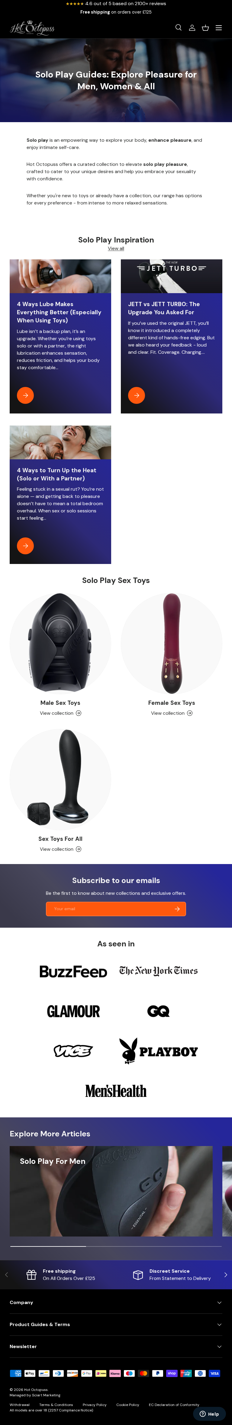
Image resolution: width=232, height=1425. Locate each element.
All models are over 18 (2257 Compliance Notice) (51, 1410)
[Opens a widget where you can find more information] (209, 1414)
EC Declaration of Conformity (174, 1404)
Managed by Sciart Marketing (35, 1395)
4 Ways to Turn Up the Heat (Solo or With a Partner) (56, 474)
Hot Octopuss (36, 1389)
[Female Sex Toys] (171, 643)
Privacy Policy (95, 1404)
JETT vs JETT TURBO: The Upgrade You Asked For (164, 308)
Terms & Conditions (56, 1404)
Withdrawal (20, 1404)
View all (116, 248)
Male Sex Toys (60, 703)
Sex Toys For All (60, 839)
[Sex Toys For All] (60, 779)
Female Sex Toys (171, 703)
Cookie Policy (127, 1404)
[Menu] (218, 27)
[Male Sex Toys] (60, 643)
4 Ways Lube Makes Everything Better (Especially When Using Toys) (59, 312)
